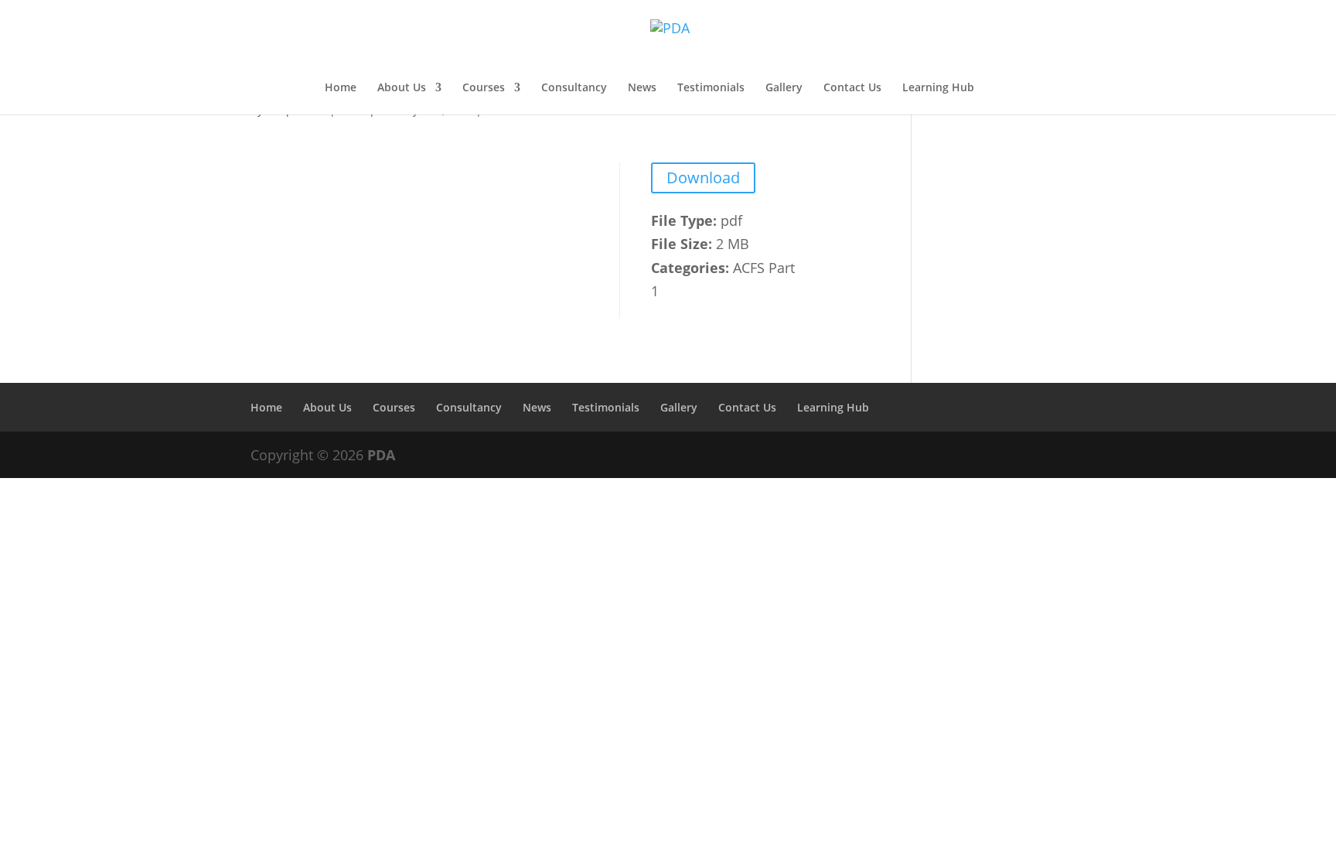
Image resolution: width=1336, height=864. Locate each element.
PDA (381, 455)
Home (340, 88)
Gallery (784, 88)
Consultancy (574, 88)
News (642, 88)
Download (703, 177)
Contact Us (852, 88)
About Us (401, 88)
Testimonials (711, 88)
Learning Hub (938, 88)
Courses (483, 88)
